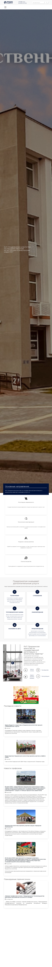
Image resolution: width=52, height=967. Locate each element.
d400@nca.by (21, 1)
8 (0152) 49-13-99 (22, 3)
